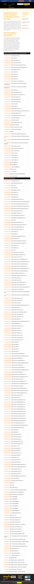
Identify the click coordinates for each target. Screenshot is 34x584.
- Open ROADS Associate (10, 557)
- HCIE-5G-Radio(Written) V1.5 (12, 512)
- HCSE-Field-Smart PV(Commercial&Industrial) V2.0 (16, 369)
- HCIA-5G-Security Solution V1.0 (12, 519)
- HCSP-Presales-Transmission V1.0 (13, 300)
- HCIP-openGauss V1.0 (11, 247)
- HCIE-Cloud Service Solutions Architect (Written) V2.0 (16, 110)
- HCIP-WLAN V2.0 (10, 187)
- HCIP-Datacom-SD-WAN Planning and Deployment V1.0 (16, 206)
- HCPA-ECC (8, 131)
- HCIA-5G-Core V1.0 (10, 169)
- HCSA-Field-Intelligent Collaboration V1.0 (14, 273)
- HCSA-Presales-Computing (11, 124)
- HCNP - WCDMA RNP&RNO (11, 503)
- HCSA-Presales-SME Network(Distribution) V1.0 (15, 388)
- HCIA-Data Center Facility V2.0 (12, 62)
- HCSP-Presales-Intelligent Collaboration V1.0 (15, 466)
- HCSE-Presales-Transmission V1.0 (13, 298)
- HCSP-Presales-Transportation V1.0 (13, 316)
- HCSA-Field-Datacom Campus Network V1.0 (15, 413)
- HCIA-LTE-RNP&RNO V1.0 (11, 162)
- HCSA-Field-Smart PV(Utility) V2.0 (13, 358)
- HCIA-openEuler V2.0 (11, 194)
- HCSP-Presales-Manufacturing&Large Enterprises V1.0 (16, 305)
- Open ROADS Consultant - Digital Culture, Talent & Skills (15, 564)
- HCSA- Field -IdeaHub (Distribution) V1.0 (14, 422)
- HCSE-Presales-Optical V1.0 (12, 455)
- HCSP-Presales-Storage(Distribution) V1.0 (14, 411)
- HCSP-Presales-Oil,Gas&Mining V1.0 (13, 314)
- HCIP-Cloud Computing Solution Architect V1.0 (15, 224)
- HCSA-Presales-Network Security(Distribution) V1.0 (16, 390)
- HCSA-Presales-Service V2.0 (12, 277)
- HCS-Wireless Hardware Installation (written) (14, 533)
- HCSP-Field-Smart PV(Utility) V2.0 (13, 365)
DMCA (4, 579)
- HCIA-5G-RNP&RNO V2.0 (12, 166)
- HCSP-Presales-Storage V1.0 (12, 459)
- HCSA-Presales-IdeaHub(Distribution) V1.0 (14, 399)
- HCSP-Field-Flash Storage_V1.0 (13, 436)
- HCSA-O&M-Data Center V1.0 (12, 473)
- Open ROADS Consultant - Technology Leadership (14, 571)
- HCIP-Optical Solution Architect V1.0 (13, 480)
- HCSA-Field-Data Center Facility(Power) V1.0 (15, 374)
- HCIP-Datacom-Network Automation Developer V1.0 (16, 208)
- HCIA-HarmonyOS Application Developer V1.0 (15, 243)
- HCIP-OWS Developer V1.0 (11, 550)
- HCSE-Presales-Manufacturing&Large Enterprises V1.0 (17, 321)
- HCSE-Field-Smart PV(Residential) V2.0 (14, 367)
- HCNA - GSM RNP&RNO (10, 496)
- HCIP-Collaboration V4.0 (11, 55)
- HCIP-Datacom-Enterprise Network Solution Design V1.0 (17, 201)
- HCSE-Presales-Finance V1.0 (12, 328)
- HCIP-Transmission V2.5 (11, 150)
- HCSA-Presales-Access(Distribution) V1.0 (14, 404)
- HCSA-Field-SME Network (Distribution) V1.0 (15, 420)
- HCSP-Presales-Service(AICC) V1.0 (13, 395)
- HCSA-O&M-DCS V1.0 (11, 429)
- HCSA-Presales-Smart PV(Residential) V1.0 (15, 282)
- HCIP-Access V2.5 (10, 155)
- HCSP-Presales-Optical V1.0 (12, 450)
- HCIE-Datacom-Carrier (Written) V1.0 (13, 531)
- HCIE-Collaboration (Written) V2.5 (13, 183)
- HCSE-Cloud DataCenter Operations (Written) (15, 489)
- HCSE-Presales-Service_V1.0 (12, 397)
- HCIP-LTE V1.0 (9, 485)
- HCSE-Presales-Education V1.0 (13, 330)
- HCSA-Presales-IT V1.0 (11, 457)
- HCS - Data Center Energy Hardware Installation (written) (16, 541)
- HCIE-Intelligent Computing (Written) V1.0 (14, 217)
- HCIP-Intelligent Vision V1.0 (12, 69)
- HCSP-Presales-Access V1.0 (12, 302)
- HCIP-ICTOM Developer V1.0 (11, 548)
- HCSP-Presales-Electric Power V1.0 (13, 309)
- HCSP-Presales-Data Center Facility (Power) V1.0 (16, 266)
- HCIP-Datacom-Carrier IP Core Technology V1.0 (14, 524)
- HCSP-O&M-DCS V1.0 (11, 432)
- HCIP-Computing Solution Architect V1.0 (14, 215)
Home (4, 9)
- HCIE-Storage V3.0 (11, 231)
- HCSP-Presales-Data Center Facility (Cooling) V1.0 (16, 270)
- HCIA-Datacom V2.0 (11, 78)
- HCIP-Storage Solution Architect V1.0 (14, 229)
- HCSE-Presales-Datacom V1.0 (12, 452)
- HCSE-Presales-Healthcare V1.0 (13, 332)
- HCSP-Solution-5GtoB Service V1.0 (12, 517)
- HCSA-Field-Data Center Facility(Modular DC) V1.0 (16, 376)
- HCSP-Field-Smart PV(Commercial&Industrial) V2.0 (16, 362)
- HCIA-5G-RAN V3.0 (11, 157)
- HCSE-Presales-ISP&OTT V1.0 (12, 323)
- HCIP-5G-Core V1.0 (10, 515)
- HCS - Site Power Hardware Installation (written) (15, 539)
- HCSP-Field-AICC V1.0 (11, 344)
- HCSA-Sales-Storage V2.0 (12, 117)
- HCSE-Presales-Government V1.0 (13, 335)
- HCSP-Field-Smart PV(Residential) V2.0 (14, 360)
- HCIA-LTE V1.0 (9, 482)
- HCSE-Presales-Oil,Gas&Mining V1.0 (13, 337)
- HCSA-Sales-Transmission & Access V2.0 (14, 115)
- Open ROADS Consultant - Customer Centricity (14, 562)
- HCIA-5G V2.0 (10, 171)
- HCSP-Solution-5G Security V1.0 (12, 522)
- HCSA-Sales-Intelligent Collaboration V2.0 (14, 254)
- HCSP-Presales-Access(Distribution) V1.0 (14, 406)
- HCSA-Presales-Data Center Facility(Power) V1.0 (15, 259)
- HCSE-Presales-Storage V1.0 (12, 462)
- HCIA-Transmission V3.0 (12, 478)
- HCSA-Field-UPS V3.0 (11, 346)
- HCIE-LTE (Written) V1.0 (11, 487)
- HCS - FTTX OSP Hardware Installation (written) (14, 543)
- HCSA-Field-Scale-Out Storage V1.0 (13, 441)
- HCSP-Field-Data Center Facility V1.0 (14, 148)
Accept (19, 582)
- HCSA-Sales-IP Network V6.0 (12, 113)
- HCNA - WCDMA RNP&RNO (11, 501)
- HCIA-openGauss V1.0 (11, 245)
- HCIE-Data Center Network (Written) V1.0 (14, 94)
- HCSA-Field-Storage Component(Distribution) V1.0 (16, 425)
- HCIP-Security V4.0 (11, 74)
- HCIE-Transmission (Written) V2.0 (13, 210)
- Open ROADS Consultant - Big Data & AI (13, 569)
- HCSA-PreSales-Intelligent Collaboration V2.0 (15, 275)
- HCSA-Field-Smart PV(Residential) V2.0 (14, 353)
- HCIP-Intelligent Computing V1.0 (13, 213)
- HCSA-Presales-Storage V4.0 (12, 129)
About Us (9, 5)
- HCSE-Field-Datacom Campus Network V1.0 (15, 418)
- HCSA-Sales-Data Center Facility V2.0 (14, 252)
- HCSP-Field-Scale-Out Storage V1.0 (13, 443)
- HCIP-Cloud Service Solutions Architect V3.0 (15, 240)
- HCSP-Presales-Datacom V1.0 (12, 448)
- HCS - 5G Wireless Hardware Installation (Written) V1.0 (16, 546)
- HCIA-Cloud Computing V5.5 (12, 99)
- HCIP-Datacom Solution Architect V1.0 (14, 199)
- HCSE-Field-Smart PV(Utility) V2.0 (13, 372)
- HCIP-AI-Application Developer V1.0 (13, 222)
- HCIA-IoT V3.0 (10, 185)
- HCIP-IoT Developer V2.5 (11, 555)
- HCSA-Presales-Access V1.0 (12, 146)
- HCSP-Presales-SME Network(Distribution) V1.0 (15, 392)
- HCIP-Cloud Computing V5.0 (12, 101)
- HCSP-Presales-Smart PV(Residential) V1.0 (15, 284)
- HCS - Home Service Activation (12, 553)
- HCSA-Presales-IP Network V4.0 (13, 122)
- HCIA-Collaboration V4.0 (11, 180)
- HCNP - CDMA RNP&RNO (11, 508)
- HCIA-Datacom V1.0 (11, 76)
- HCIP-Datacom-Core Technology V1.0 (14, 81)
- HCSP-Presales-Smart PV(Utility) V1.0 (14, 289)
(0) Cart (26, 5)
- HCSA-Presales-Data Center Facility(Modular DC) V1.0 (16, 261)
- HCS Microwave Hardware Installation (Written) (14, 173)
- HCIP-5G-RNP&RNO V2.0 (12, 510)
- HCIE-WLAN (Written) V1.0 (12, 60)
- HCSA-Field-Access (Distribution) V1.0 (14, 427)
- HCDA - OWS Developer (11, 176)
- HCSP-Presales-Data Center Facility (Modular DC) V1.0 (16, 268)
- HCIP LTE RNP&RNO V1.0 (11, 164)
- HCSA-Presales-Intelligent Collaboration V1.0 (15, 464)
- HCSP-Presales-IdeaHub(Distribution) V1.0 (14, 402)
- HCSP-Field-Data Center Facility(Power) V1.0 (15, 381)
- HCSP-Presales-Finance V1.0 (12, 307)
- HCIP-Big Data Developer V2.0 (12, 108)
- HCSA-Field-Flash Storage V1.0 (12, 434)
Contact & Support (11, 7)
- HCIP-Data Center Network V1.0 (13, 92)
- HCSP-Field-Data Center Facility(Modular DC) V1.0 (16, 383)
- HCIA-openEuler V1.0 (11, 192)
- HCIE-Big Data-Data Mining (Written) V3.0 (14, 236)
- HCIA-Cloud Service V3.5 (12, 238)
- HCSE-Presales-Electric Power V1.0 (13, 339)
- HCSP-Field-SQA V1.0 (11, 351)
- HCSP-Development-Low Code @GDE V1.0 (14, 494)
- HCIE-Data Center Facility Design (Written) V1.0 (15, 67)
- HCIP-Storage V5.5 (11, 106)
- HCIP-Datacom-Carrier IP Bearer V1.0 (13, 526)
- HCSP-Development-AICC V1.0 (13, 471)
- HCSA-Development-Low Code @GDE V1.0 (14, 492)
